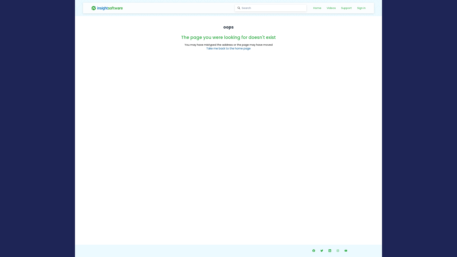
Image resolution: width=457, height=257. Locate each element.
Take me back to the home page (228, 48)
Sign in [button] (361, 8)
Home (317, 8)
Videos (331, 8)
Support (346, 8)
